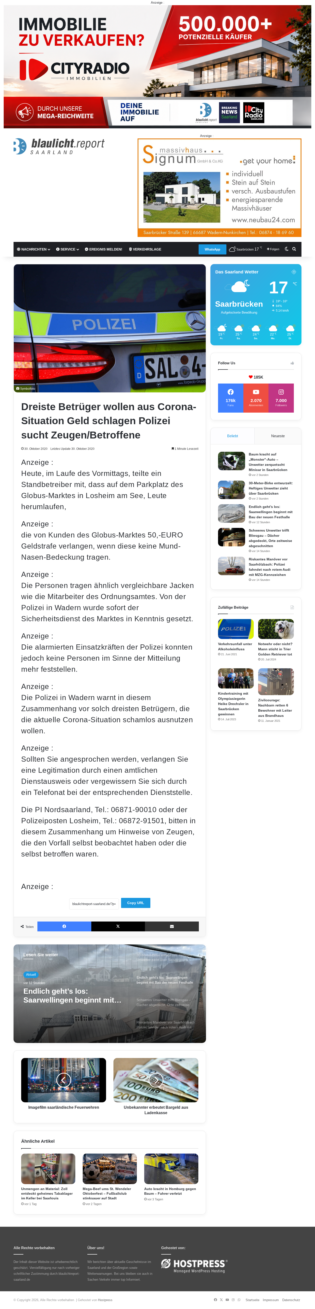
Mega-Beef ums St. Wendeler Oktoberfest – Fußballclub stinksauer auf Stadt (107, 1193)
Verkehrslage (146, 249)
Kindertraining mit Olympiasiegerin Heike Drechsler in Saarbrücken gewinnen (233, 703)
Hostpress (105, 1300)
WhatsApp (212, 249)
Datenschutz (291, 1300)
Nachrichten (33, 249)
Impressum (271, 1300)
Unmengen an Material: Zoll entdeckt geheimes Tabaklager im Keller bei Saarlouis (47, 1193)
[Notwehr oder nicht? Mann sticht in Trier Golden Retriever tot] (276, 629)
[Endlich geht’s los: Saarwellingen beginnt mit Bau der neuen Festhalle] (231, 513)
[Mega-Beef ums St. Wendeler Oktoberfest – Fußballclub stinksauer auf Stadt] (110, 1169)
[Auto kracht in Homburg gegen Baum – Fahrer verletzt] (171, 1169)
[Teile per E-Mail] (172, 926)
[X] (118, 926)
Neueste (278, 436)
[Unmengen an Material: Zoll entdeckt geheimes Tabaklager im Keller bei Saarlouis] (48, 1169)
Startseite (252, 1300)
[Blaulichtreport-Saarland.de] (59, 146)
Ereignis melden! (105, 249)
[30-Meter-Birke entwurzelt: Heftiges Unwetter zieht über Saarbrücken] (231, 490)
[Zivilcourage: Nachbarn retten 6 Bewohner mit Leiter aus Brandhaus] (276, 681)
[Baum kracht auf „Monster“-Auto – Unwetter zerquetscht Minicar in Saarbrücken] (231, 461)
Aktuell (31, 974)
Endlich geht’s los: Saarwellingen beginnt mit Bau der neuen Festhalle (271, 512)
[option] (110, 993)
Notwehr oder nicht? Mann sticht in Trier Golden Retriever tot (275, 649)
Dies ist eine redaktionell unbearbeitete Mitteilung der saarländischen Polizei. (84, 873)
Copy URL (135, 903)
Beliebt (232, 436)
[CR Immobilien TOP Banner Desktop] (157, 66)
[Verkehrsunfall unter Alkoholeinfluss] (236, 629)
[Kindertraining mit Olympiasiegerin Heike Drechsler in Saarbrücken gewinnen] (236, 678)
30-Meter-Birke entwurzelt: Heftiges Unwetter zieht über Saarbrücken (271, 488)
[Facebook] (64, 926)
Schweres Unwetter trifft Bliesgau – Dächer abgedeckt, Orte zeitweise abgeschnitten (68, 996)
